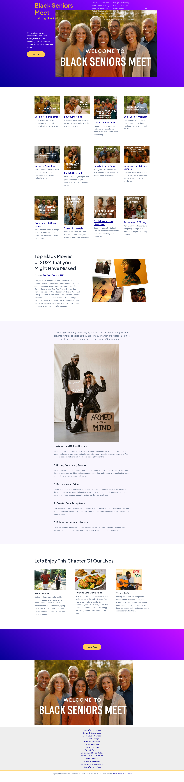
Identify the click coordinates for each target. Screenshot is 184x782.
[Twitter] (147, 14)
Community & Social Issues (128, 14)
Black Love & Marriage (101, 6)
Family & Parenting (117, 11)
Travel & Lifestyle (99, 17)
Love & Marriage (73, 116)
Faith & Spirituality (99, 11)
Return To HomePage (100, 3)
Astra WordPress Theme (122, 774)
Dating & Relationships (121, 3)
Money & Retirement (117, 17)
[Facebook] (147, 11)
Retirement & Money (135, 222)
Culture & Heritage (104, 122)
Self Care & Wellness (100, 8)
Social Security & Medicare (102, 19)
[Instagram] (146, 8)
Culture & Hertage (120, 6)
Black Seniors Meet (53, 9)
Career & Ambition (119, 8)
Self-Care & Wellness (135, 116)
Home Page (36, 54)
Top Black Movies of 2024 (53, 275)
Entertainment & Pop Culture (103, 14)
